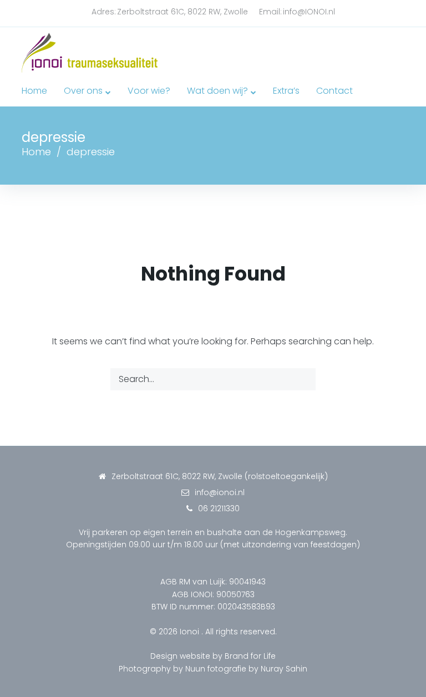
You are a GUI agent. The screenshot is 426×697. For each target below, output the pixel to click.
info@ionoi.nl (220, 492)
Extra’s (286, 90)
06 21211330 (219, 508)
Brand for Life (250, 656)
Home (34, 90)
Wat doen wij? (217, 90)
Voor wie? (149, 90)
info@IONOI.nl (309, 11)
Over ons (83, 90)
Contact (334, 90)
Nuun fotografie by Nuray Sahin (246, 668)
